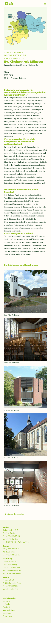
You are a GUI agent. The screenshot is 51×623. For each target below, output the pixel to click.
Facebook (6, 607)
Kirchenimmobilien (14, 58)
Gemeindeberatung (14, 52)
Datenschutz (7, 616)
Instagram (6, 601)
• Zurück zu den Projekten (14, 514)
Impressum (7, 613)
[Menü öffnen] (45, 3)
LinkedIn (6, 604)
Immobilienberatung (15, 55)
